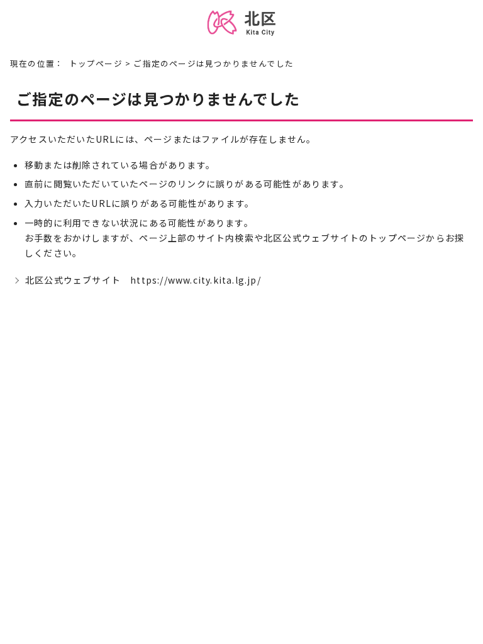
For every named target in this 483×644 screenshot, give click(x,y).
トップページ (96, 63)
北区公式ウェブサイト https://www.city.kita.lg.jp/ (143, 280)
